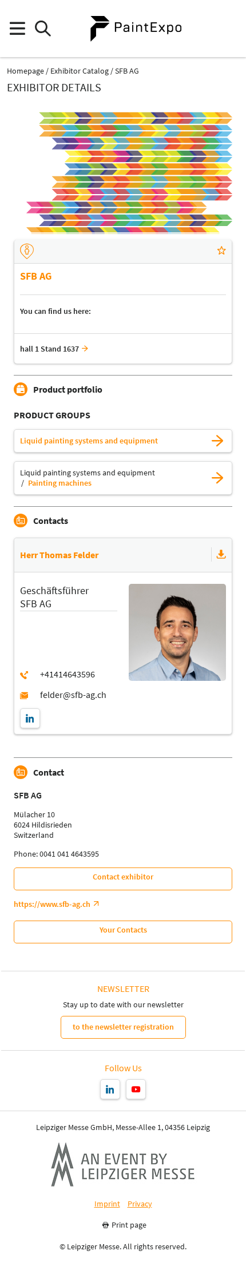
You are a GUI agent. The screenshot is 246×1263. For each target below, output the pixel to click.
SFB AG (127, 71)
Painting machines (60, 483)
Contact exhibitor (123, 876)
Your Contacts (123, 930)
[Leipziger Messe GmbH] (123, 1164)
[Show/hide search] (43, 29)
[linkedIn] (30, 718)
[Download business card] (221, 555)
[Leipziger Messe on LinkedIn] (110, 1089)
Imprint (107, 1204)
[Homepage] (136, 28)
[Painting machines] (217, 478)
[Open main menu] (17, 29)
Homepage (25, 71)
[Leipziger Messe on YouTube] (136, 1089)
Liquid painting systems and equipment (89, 441)
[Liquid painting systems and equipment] (217, 441)
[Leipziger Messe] (229, 29)
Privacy (140, 1204)
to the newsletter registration (123, 1027)
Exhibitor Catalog (79, 71)
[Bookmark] (221, 252)
